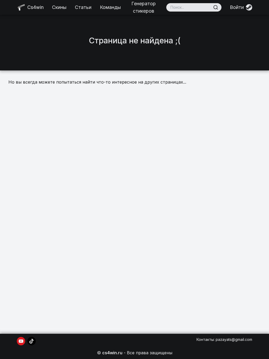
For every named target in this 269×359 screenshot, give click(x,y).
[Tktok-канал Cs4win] (31, 341)
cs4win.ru (112, 352)
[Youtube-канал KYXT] (21, 341)
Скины (59, 7)
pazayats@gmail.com (234, 339)
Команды (110, 7)
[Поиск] (215, 7)
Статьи (83, 7)
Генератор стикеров (143, 7)
